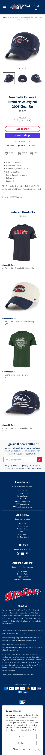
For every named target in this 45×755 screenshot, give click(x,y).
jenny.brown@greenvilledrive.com (24, 640)
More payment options (22, 141)
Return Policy (23, 493)
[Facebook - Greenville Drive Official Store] (22, 553)
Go (39, 459)
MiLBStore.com (22, 526)
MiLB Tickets (22, 534)
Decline (21, 742)
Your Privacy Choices (24, 507)
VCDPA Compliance (22, 501)
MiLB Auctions (22, 529)
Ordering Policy (22, 574)
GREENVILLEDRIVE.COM (22, 549)
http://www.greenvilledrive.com (17, 647)
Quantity (22, 117)
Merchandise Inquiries (22, 579)
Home (5, 17)
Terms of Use (22, 499)
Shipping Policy (22, 577)
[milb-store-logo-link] (22, 704)
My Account (22, 571)
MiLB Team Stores (22, 537)
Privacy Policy (32, 730)
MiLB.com (22, 523)
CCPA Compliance (22, 504)
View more (22, 216)
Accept (21, 736)
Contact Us (22, 490)
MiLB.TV (22, 532)
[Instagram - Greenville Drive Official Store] (26, 553)
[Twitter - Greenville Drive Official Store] (18, 553)
